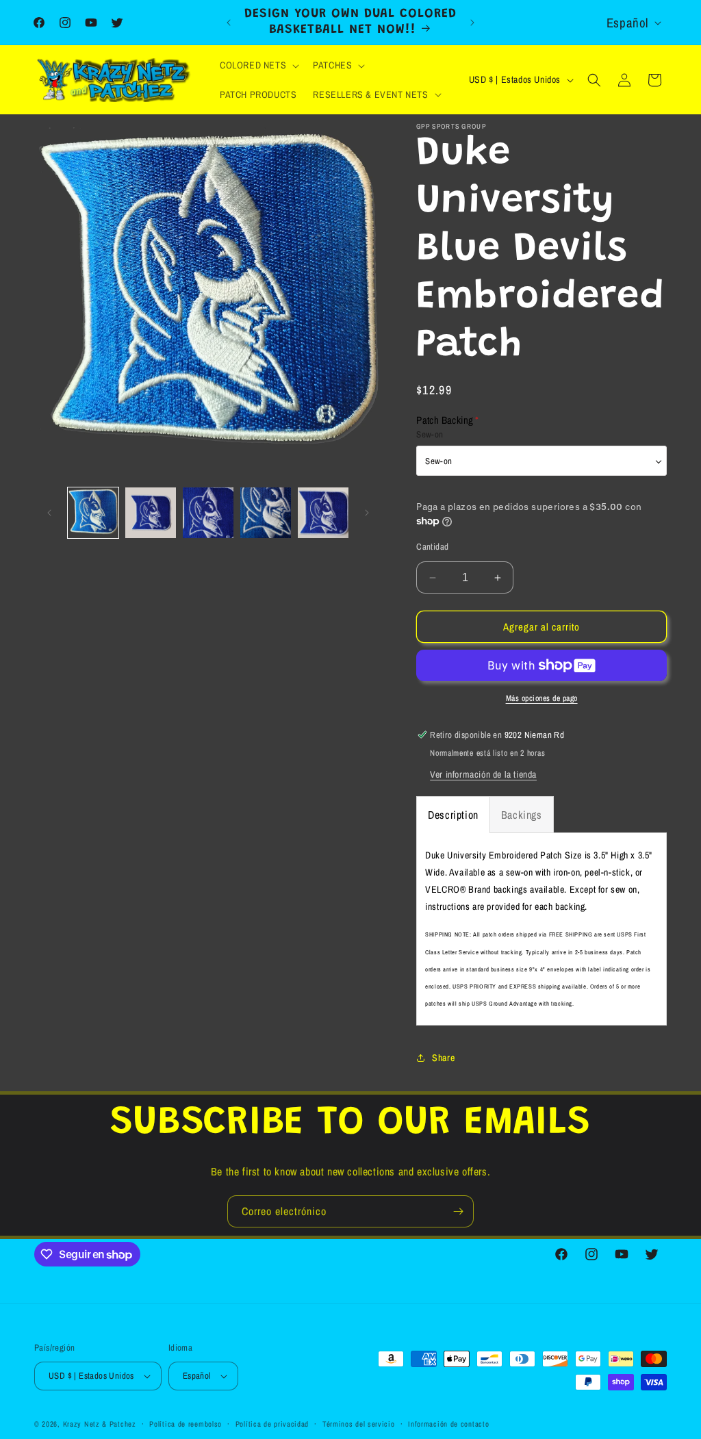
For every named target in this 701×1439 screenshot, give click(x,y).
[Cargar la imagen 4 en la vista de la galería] (265, 512)
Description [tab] (453, 814)
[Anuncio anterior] (229, 23)
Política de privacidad (272, 1424)
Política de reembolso (185, 1424)
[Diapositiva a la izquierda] (49, 513)
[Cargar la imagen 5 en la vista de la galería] (323, 512)
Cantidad (432, 546)
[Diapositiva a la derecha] (367, 513)
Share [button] (443, 1058)
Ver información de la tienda (483, 774)
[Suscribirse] (458, 1211)
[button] (258, 65)
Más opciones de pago (542, 698)
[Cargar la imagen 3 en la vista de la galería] (208, 512)
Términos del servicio (358, 1424)
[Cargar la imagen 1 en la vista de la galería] (93, 512)
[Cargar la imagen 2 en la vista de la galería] (150, 512)
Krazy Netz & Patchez (99, 1424)
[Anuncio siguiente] (472, 23)
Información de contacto (448, 1424)
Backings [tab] (521, 814)
